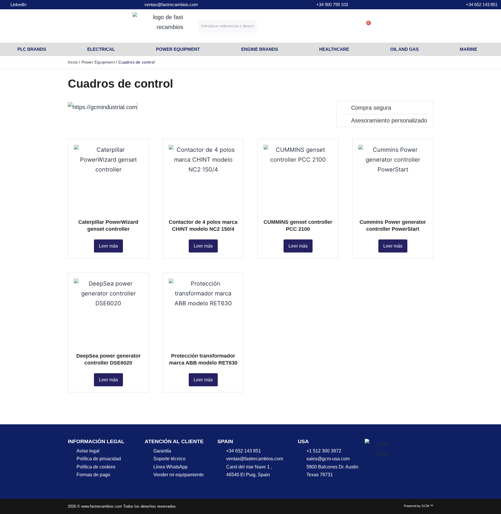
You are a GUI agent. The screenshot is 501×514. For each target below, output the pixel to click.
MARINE (468, 49)
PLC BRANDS (31, 49)
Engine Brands (259, 49)
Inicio (73, 62)
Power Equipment (178, 49)
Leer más (108, 246)
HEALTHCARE (334, 49)
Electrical (101, 49)
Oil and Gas (404, 49)
